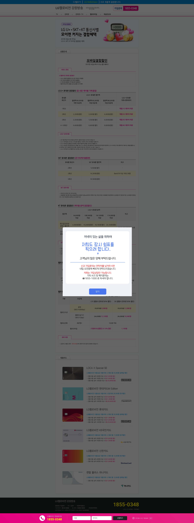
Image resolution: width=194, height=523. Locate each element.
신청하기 (120, 518)
